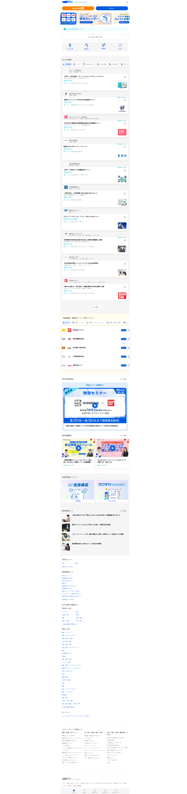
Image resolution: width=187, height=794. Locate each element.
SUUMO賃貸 (110, 740)
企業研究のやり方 (66, 588)
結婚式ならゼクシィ (89, 740)
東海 (77, 612)
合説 (63, 563)
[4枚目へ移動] (95, 25)
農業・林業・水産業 (67, 638)
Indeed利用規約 (77, 785)
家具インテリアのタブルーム (92, 755)
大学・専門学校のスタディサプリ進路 (117, 747)
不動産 (63, 656)
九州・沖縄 (79, 620)
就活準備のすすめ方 (67, 578)
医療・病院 (65, 677)
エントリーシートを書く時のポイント (72, 593)
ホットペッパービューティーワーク (93, 750)
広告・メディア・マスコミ (69, 689)
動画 (76, 563)
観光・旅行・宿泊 (66, 644)
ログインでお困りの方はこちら (83, 783)
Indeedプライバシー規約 (120, 783)
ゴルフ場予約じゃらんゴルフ (92, 758)
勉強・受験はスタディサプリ (114, 750)
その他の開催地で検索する (69, 624)
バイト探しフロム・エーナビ (69, 755)
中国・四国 (79, 618)
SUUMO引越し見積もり (113, 745)
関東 (63, 618)
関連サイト (110, 757)
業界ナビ (64, 583)
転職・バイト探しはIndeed (69, 762)
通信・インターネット (68, 692)
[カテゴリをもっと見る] (127, 64)
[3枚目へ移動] (94, 25)
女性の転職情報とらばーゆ (69, 740)
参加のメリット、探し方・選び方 (71, 591)
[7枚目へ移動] (97, 25)
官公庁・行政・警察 (67, 701)
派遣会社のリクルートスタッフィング (72, 752)
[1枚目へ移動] (92, 25)
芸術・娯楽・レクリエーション (70, 647)
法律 (63, 674)
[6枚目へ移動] (96, 25)
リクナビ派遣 (65, 745)
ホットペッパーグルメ (90, 745)
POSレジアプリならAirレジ (114, 752)
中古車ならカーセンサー (91, 743)
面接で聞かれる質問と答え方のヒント (72, 596)
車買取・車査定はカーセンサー (92, 735)
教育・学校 (65, 698)
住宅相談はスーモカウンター (114, 742)
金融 (63, 683)
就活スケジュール (66, 575)
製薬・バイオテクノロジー (69, 635)
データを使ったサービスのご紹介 (103, 783)
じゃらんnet (87, 738)
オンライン (65, 612)
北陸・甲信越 (65, 620)
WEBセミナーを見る (67, 566)
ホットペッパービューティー (92, 748)
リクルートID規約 (66, 785)
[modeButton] (80, 2)
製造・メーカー (66, 632)
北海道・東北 (65, 615)
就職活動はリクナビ (67, 743)
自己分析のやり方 (66, 581)
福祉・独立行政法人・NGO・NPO (71, 703)
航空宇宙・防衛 (66, 680)
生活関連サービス (66, 653)
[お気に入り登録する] (124, 77)
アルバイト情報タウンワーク (69, 757)
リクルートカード (112, 755)
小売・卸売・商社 (66, 641)
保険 (63, 686)
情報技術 (64, 695)
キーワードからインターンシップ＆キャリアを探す (75, 716)
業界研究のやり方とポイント (69, 586)
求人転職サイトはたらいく (69, 760)
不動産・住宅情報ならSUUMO (115, 738)
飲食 (63, 650)
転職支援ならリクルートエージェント (72, 738)
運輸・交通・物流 (66, 659)
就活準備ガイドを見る (68, 599)
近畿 (77, 615)
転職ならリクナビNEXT (68, 735)
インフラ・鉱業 (66, 662)
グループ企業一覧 (112, 760)
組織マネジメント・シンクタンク (71, 668)
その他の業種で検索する (68, 707)
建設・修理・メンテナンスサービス (71, 665)
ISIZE (108, 762)
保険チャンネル (88, 753)
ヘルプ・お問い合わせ (68, 783)
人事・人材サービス (67, 671)
